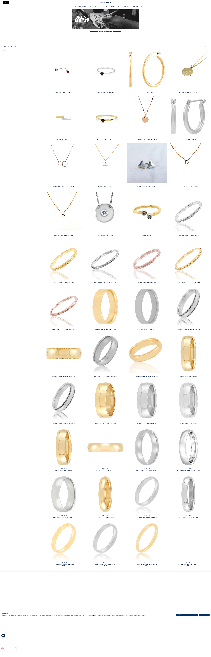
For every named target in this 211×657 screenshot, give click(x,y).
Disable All (192, 614)
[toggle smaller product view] (207, 47)
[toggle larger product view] (205, 47)
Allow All (204, 614)
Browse (5, 46)
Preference (181, 614)
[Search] (141, 6)
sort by (10, 46)
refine (14, 46)
